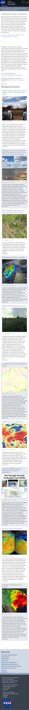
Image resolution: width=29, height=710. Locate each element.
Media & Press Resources (8, 668)
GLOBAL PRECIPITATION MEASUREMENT (12, 2)
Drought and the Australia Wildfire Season (14, 364)
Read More (4, 84)
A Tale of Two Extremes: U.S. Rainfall (12, 585)
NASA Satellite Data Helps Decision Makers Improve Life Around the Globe (14, 92)
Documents (4, 660)
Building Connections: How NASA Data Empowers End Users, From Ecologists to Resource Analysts (13, 152)
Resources (8, 8)
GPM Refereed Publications (9, 662)
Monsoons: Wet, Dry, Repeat (12, 528)
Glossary (3, 670)
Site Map (5, 689)
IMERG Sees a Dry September (12, 422)
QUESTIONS (24, 2)
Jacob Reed (12, 682)
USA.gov (5, 697)
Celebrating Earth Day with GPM (13, 257)
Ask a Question (7, 688)
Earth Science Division (9, 692)
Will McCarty (11, 679)
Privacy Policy (6, 685)
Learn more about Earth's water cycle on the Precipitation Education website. (13, 35)
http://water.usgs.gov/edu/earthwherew (11, 75)
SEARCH (23, 1)
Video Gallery (5, 659)
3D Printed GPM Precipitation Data (11, 666)
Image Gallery (5, 657)
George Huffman (14, 677)
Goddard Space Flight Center (10, 693)
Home (2, 8)
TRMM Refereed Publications (9, 664)
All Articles (4, 672)
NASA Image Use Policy (9, 686)
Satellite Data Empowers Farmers (14, 306)
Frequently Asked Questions (19, 8)
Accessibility (15, 685)
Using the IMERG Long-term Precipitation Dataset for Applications (12, 470)
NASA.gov (5, 695)
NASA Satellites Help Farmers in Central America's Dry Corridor (13, 211)
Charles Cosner (14, 681)
